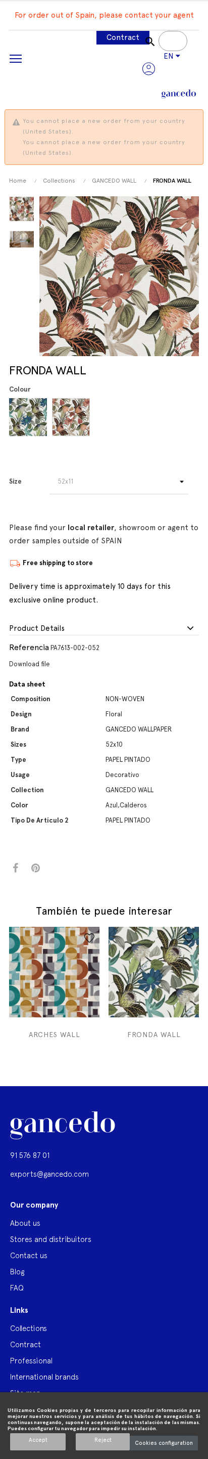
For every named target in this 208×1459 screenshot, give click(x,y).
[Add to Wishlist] (89, 938)
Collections (28, 1328)
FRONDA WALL (154, 1035)
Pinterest (35, 868)
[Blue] (29, 417)
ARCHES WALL (54, 1035)
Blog (17, 1271)
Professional (31, 1360)
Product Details (37, 628)
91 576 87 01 (29, 1155)
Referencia (29, 647)
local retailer (91, 527)
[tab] (104, 629)
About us (25, 1223)
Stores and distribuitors (50, 1239)
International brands (44, 1376)
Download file (29, 664)
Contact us (28, 1255)
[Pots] (72, 417)
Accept (38, 1440)
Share (15, 868)
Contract (123, 37)
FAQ (17, 1287)
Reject (103, 1440)
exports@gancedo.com (49, 1174)
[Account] (149, 68)
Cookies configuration (164, 1443)
